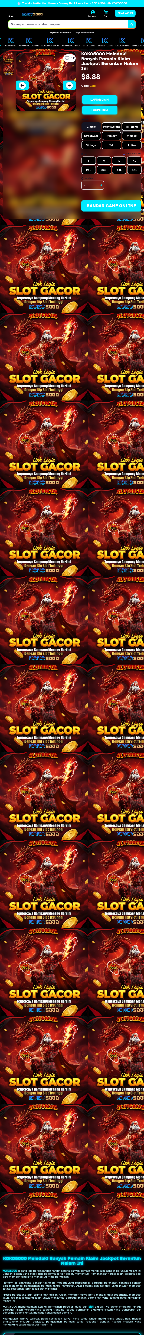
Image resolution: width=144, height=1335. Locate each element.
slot (91, 1306)
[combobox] (68, 24)
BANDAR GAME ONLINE (111, 206)
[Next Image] (69, 85)
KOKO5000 (10, 1270)
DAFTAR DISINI (99, 99)
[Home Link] (32, 14)
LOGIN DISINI (99, 109)
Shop (11, 16)
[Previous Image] (22, 85)
